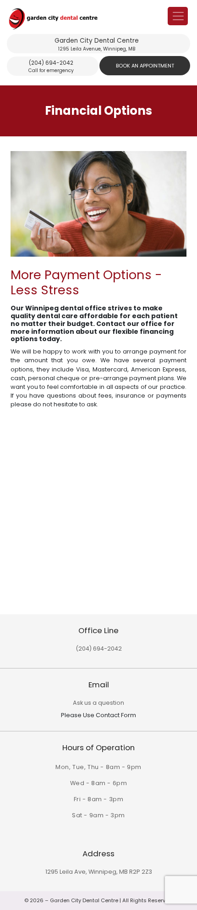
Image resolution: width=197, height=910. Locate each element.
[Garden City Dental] (96, 19)
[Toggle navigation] (178, 16)
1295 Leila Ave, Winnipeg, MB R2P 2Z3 (98, 872)
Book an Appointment (145, 65)
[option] (98, 280)
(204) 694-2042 (51, 66)
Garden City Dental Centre (97, 44)
